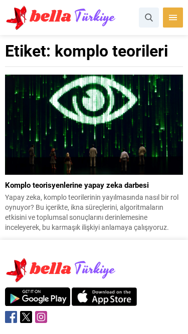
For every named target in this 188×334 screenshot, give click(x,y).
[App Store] (104, 300)
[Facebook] (11, 317)
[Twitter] (26, 317)
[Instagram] (41, 317)
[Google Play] (37, 300)
